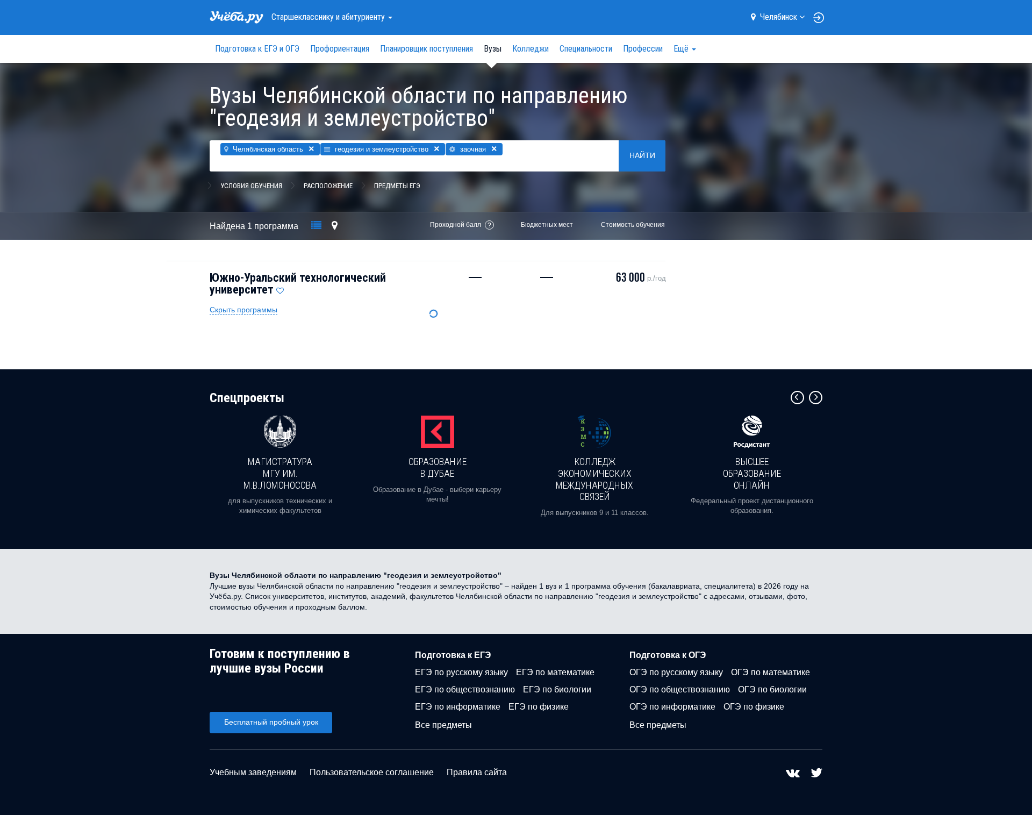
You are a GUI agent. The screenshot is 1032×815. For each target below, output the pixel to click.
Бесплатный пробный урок (271, 722)
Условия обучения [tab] (251, 186)
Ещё (682, 49)
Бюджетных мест (547, 224)
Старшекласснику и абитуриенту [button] (329, 17)
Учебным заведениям (253, 772)
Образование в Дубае (437, 467)
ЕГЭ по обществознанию (465, 689)
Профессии (643, 49)
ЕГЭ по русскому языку (461, 672)
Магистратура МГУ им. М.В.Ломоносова (280, 473)
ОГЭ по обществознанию (679, 689)
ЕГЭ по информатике (457, 706)
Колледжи (530, 49)
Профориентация (339, 49)
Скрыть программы (243, 309)
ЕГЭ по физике (538, 706)
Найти (642, 155)
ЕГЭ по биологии (557, 689)
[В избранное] (280, 288)
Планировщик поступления (426, 49)
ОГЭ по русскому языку (676, 672)
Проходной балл (455, 224)
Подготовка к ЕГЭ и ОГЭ (257, 49)
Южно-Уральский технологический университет (298, 283)
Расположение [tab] (328, 186)
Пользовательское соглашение (372, 772)
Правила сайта (477, 772)
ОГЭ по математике (770, 672)
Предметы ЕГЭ (397, 186)
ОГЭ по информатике (672, 706)
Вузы (492, 49)
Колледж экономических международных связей (594, 479)
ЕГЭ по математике (555, 672)
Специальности (586, 49)
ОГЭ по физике (753, 706)
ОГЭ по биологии (772, 689)
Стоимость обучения (633, 224)
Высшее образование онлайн (752, 473)
